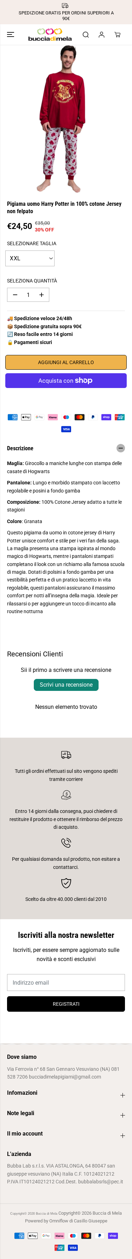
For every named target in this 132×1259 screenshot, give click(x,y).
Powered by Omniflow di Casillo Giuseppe (66, 1220)
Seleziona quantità (32, 281)
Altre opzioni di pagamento (66, 397)
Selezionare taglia (31, 243)
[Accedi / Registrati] (101, 34)
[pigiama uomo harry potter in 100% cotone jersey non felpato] (59, 119)
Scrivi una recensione (66, 684)
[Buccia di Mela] (50, 34)
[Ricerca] (85, 34)
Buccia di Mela (46, 1213)
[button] (11, 34)
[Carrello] (117, 34)
